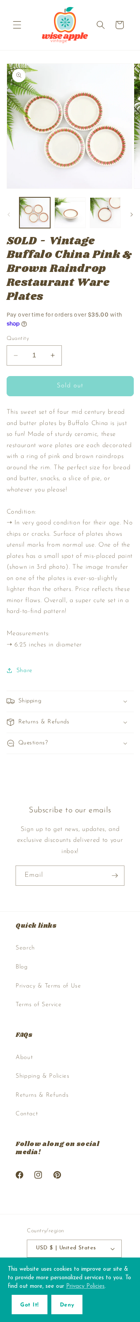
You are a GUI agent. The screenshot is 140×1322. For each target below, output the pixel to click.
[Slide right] (131, 214)
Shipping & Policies (43, 1076)
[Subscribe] (114, 876)
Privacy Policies (85, 1286)
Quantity (18, 338)
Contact (27, 1114)
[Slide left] (8, 214)
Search (25, 948)
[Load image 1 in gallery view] (35, 212)
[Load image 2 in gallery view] (70, 212)
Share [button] (24, 670)
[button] (17, 25)
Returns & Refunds (42, 1095)
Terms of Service (39, 1005)
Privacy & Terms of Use (48, 986)
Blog (22, 967)
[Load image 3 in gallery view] (105, 212)
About (24, 1057)
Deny (67, 1305)
